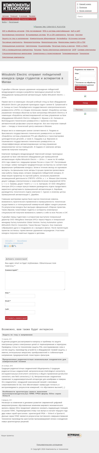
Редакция (14, 16)
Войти (4, 22)
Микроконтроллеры (32, 42)
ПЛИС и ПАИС (82, 46)
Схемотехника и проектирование (47, 53)
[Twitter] (7, 246)
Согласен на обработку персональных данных (85, 84)
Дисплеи (79, 34)
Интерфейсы (62, 38)
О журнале (23, 16)
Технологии (84, 53)
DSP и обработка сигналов (13, 31)
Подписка (83, 7)
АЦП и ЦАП (75, 31)
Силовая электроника (87, 49)
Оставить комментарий (14, 243)
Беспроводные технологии (13, 34)
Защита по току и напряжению (15, 38)
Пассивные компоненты (12, 42)
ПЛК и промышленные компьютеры (17, 49)
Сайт (7, 309)
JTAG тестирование (34, 31)
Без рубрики (22, 241)
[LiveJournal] (15, 246)
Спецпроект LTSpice (28, 19)
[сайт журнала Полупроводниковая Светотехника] (55, 436)
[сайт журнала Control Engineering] (90, 436)
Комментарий (11, 270)
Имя (77, 73)
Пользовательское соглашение (49, 444)
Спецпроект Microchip (10, 19)
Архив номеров (85, 11)
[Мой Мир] (12, 246)
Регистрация (13, 22)
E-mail (76, 78)
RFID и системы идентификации (56, 31)
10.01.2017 (9, 241)
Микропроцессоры (49, 42)
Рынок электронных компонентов (57, 49)
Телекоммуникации (70, 53)
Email (8, 301)
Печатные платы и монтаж (63, 46)
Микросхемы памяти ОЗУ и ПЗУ (71, 42)
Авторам (5, 16)
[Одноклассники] (10, 246)
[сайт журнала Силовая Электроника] (22, 436)
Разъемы (38, 49)
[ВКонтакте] (5, 246)
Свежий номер (85, 4)
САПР (74, 49)
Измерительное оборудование (43, 38)
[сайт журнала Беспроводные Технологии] (74, 436)
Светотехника (31, 46)
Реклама (32, 16)
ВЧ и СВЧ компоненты (56, 34)
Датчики (70, 34)
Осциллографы (44, 46)
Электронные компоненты (13, 57)
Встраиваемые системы (36, 34)
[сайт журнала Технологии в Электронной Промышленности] (37, 436)
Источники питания (76, 38)
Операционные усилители (13, 46)
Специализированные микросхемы (17, 53)
